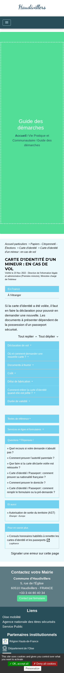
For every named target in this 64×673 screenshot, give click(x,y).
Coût (11, 373)
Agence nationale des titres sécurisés (28, 621)
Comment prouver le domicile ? (27, 482)
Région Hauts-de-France (24, 641)
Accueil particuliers (16, 244)
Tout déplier (49, 336)
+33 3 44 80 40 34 (32, 593)
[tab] (32, 289)
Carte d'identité (28, 248)
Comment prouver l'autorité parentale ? (31, 458)
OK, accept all (20, 663)
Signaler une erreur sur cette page (35, 553)
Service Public (12, 626)
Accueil (20, 135)
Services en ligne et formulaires (25, 429)
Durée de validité (18, 401)
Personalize (33, 668)
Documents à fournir (20, 365)
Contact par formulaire (32, 598)
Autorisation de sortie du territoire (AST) (32, 512)
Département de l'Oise (21, 648)
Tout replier (28, 336)
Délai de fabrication (19, 381)
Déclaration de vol (18, 345)
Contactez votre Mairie (32, 572)
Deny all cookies (46, 663)
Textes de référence (18, 418)
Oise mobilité (11, 617)
